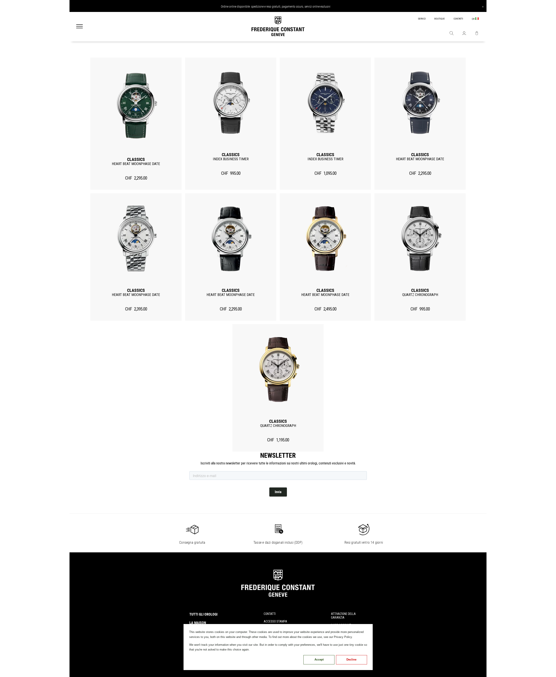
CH (473, 19)
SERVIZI (422, 18)
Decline (351, 659)
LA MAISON (197, 623)
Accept (319, 659)
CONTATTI (458, 18)
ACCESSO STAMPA (275, 621)
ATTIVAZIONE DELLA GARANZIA (343, 615)
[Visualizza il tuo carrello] (476, 33)
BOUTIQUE (439, 18)
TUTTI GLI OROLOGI (203, 614)
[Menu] (79, 26)
